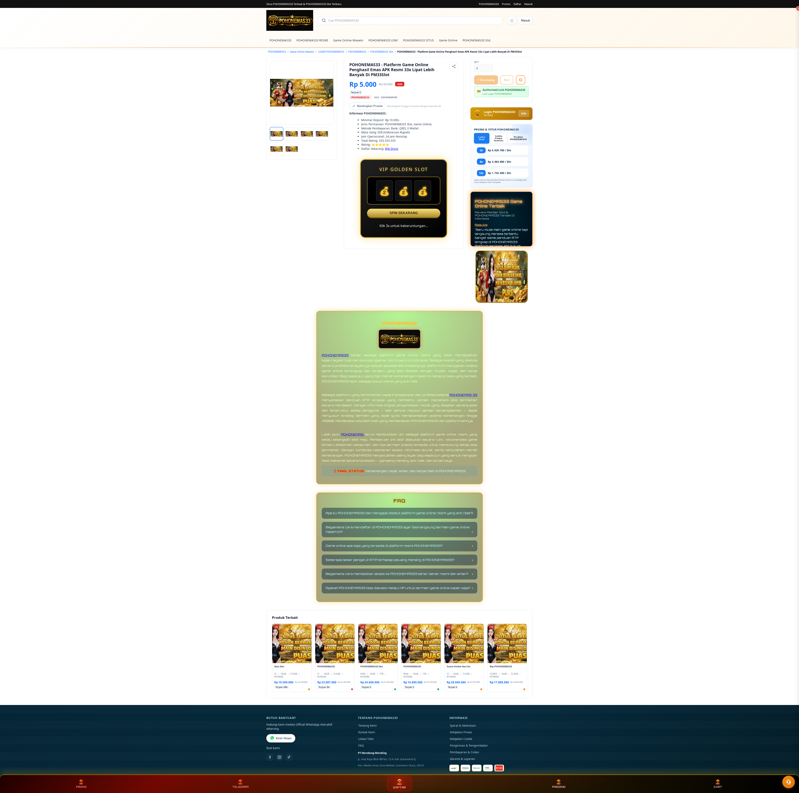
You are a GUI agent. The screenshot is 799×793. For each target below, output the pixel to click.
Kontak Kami (366, 732)
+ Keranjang (486, 80)
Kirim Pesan (284, 738)
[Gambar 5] (276, 149)
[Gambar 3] (307, 133)
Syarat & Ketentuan (463, 725)
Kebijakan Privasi (461, 732)
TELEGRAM (240, 787)
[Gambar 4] (322, 133)
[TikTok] (289, 757)
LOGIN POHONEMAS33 (331, 51)
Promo (506, 4)
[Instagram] (279, 757)
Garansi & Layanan (462, 759)
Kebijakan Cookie (461, 739)
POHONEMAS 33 (463, 395)
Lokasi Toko (365, 739)
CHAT (718, 787)
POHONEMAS (353, 434)
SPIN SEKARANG (404, 213)
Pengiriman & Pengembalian (469, 745)
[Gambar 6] (291, 149)
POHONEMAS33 (489, 4)
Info (523, 113)
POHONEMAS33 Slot (476, 40)
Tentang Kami (367, 725)
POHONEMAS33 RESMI (312, 40)
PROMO (81, 787)
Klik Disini (391, 149)
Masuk (528, 4)
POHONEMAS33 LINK (383, 40)
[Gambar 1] (276, 133)
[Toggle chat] (788, 782)
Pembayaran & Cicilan (464, 752)
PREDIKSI (558, 787)
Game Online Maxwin (348, 40)
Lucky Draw (481, 138)
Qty (476, 62)
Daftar (517, 4)
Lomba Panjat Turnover (498, 138)
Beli (507, 80)
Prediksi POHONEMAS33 (518, 138)
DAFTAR (399, 787)
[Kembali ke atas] (789, 771)
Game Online (448, 40)
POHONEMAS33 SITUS (418, 40)
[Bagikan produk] (454, 66)
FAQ (361, 745)
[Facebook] (269, 757)
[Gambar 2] (291, 133)
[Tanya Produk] (520, 79)
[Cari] (324, 20)
